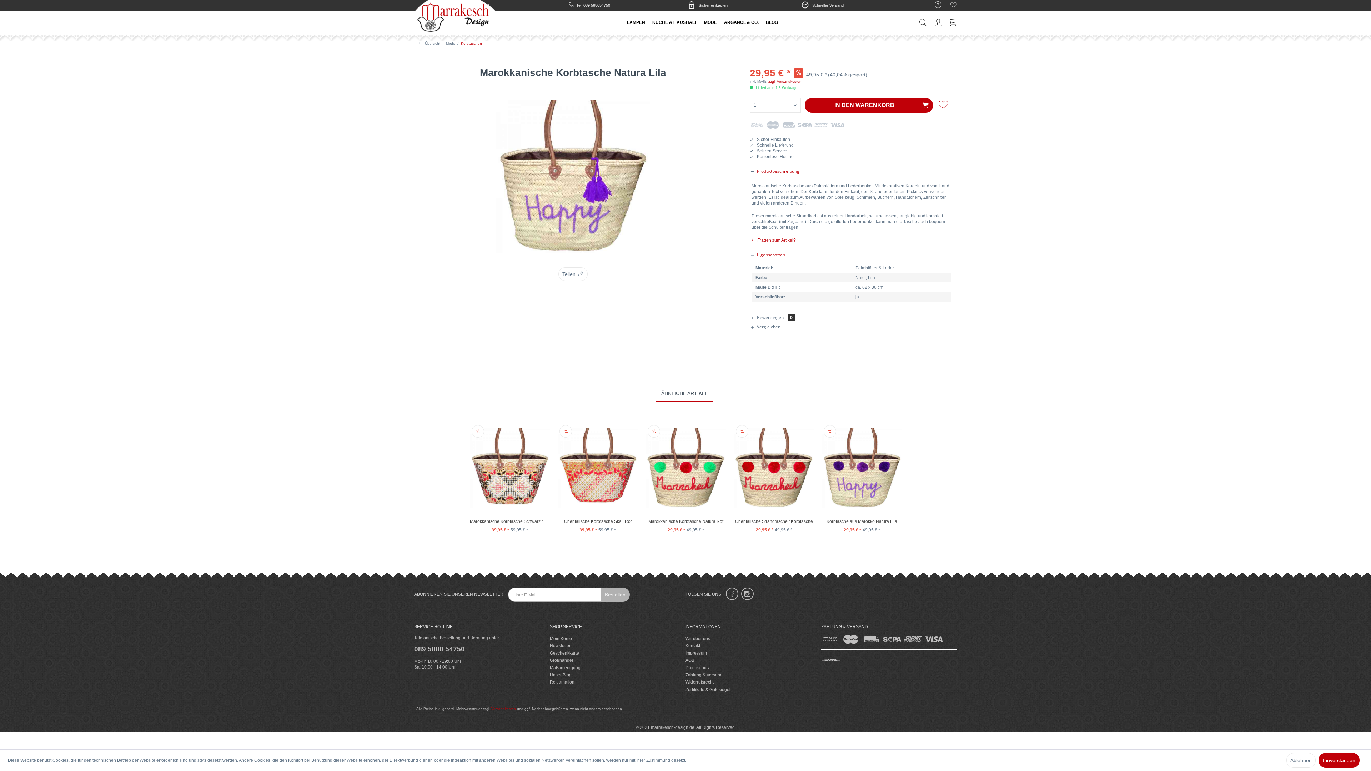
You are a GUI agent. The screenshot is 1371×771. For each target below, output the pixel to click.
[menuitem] (934, 5)
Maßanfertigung (565, 667)
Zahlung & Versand (704, 674)
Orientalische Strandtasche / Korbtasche (774, 521)
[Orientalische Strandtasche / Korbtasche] (774, 468)
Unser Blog (561, 674)
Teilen (569, 274)
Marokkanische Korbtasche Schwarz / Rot (510, 521)
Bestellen (615, 595)
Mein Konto (561, 638)
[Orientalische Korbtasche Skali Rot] (598, 468)
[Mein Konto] (939, 21)
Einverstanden (1339, 760)
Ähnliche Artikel (684, 393)
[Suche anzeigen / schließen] (923, 20)
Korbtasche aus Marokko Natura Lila (862, 521)
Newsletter (560, 645)
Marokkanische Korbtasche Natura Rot (685, 521)
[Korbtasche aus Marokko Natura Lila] (862, 468)
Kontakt (693, 645)
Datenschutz (698, 667)
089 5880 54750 (439, 649)
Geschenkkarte (564, 653)
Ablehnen (1301, 760)
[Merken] (944, 104)
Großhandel (561, 660)
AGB (690, 660)
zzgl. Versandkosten (785, 82)
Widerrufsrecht (700, 682)
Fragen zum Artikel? (776, 240)
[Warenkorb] (953, 21)
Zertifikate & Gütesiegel (708, 689)
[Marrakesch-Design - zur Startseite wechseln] (455, 18)
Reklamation (562, 682)
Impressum (696, 653)
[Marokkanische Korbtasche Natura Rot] (686, 468)
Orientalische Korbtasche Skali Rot (598, 521)
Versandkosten (503, 709)
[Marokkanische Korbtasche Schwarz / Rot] (510, 468)
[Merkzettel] (953, 6)
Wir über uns (698, 638)
